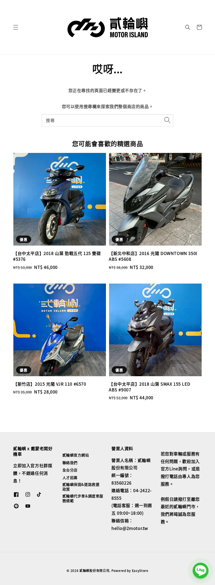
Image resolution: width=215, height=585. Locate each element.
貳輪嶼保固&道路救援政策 (81, 487)
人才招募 (70, 477)
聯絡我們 (70, 462)
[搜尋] (167, 120)
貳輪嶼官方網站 (75, 455)
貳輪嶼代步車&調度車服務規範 (83, 498)
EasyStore (140, 570)
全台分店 (70, 469)
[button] (16, 27)
